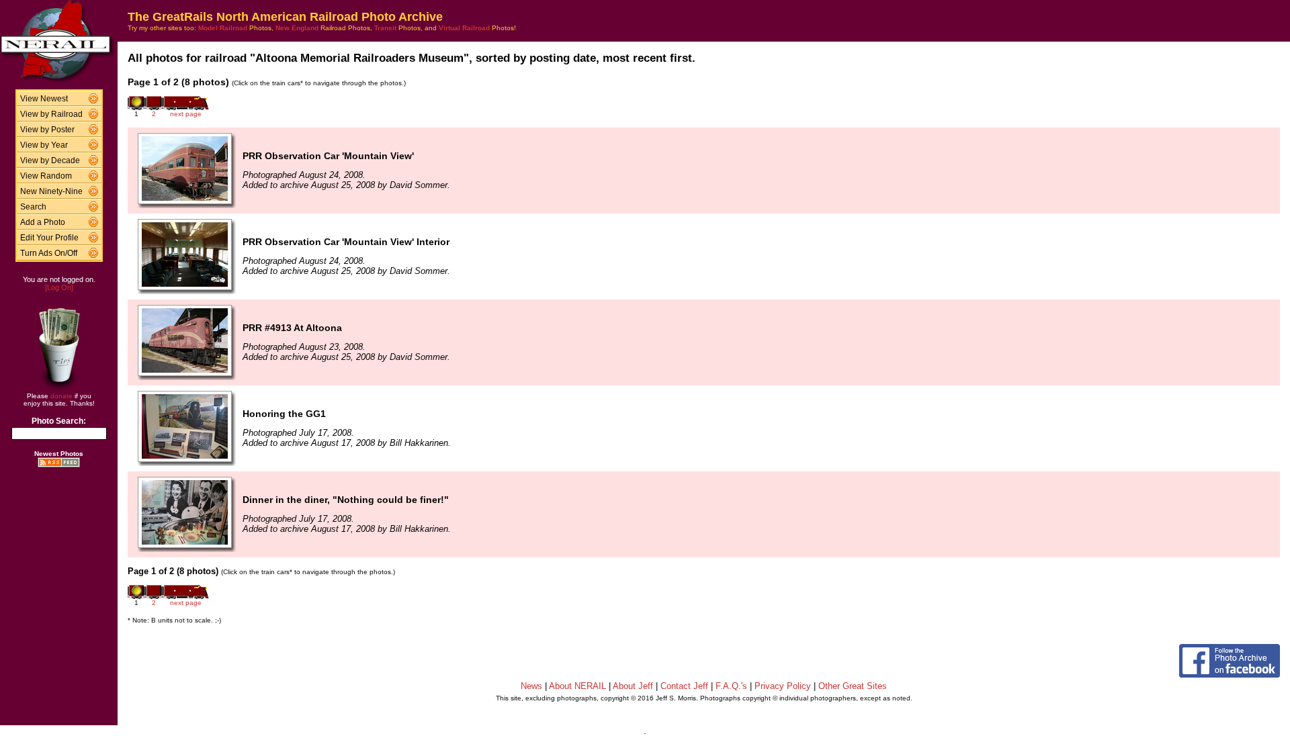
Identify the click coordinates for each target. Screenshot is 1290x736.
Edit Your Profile (49, 238)
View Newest (44, 99)
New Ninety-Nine (51, 191)
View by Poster (47, 130)
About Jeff (633, 686)
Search (33, 207)
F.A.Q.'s (731, 686)
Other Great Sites (852, 686)
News (531, 686)
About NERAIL (577, 686)
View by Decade (50, 160)
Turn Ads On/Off (48, 253)
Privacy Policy (783, 686)
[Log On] (59, 287)
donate (61, 396)
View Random (46, 176)
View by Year (44, 145)
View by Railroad (51, 114)
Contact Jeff (684, 686)
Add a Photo (42, 222)
